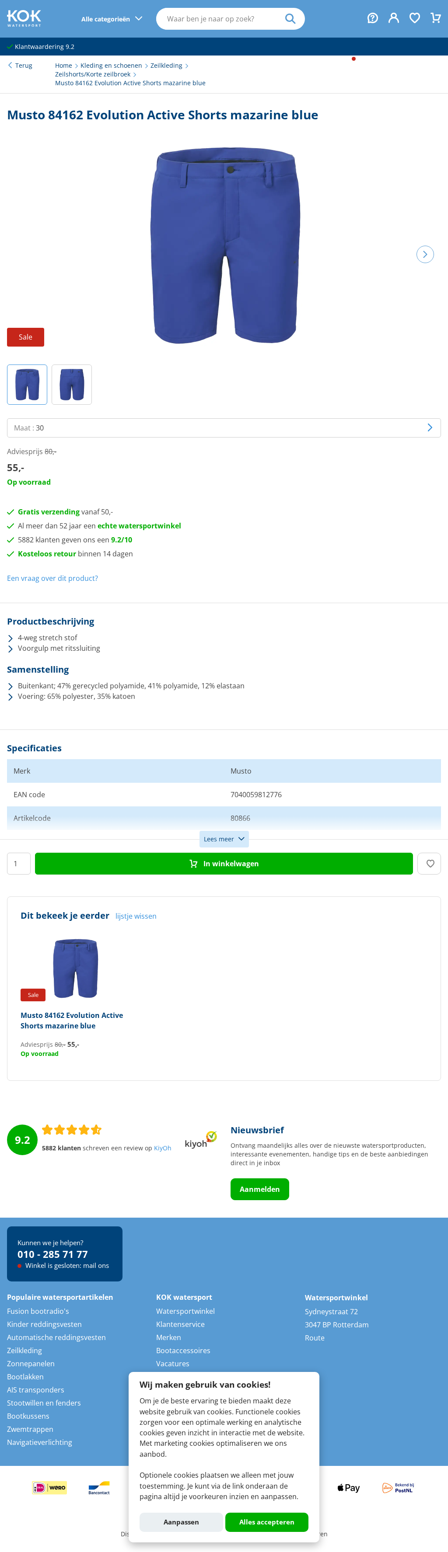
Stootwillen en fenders (44, 1403)
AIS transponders (35, 1390)
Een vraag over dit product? (52, 578)
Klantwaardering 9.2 (43, 47)
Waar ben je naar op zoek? (295, 19)
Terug (23, 65)
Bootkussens (28, 1416)
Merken (168, 1337)
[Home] (24, 24)
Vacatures (172, 1363)
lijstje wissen (136, 916)
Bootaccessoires (183, 1350)
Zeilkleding (24, 1350)
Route (315, 1338)
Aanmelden (260, 1189)
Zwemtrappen (30, 1429)
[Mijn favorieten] (415, 19)
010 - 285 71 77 (53, 1254)
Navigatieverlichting (39, 1442)
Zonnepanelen (31, 1363)
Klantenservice (180, 1324)
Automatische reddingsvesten (56, 1337)
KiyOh (163, 1148)
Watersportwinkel (185, 1311)
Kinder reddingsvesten (44, 1324)
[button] (27, 385)
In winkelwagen (230, 863)
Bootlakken (25, 1377)
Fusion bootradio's (38, 1311)
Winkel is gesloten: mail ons (66, 1265)
